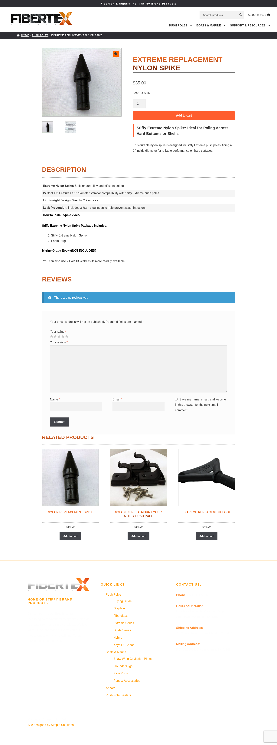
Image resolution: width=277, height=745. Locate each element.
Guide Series (122, 630)
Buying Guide (122, 601)
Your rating (58, 331)
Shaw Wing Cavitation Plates (132, 658)
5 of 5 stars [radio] (66, 336)
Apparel (111, 688)
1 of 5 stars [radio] (51, 336)
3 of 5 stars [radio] (58, 336)
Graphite (119, 608)
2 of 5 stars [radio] (55, 336)
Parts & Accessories (126, 680)
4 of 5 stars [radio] (62, 336)
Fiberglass (120, 615)
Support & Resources (248, 25)
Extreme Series (123, 623)
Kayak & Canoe (124, 645)
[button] (116, 54)
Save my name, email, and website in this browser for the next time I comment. (200, 405)
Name (55, 399)
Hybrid (117, 637)
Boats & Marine (208, 25)
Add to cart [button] (70, 536)
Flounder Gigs (122, 666)
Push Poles (178, 25)
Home (25, 35)
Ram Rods (120, 673)
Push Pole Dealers (118, 695)
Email (117, 399)
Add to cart (184, 115)
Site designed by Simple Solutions (51, 724)
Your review (59, 342)
